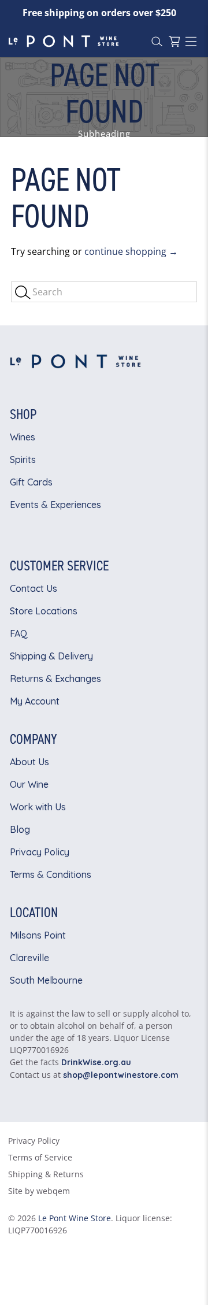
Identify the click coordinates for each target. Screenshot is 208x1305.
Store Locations (43, 611)
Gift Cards (31, 482)
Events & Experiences (55, 504)
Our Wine (29, 784)
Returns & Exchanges (55, 678)
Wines (22, 437)
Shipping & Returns (46, 1174)
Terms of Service (40, 1157)
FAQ (19, 633)
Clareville (29, 957)
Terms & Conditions (50, 874)
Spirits (23, 459)
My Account (35, 701)
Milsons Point (38, 935)
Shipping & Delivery (51, 656)
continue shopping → (131, 251)
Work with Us (38, 807)
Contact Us (33, 588)
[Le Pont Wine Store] (76, 41)
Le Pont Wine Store (74, 1218)
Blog (20, 829)
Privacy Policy (39, 852)
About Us (29, 762)
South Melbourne (46, 980)
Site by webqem (39, 1190)
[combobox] (104, 291)
